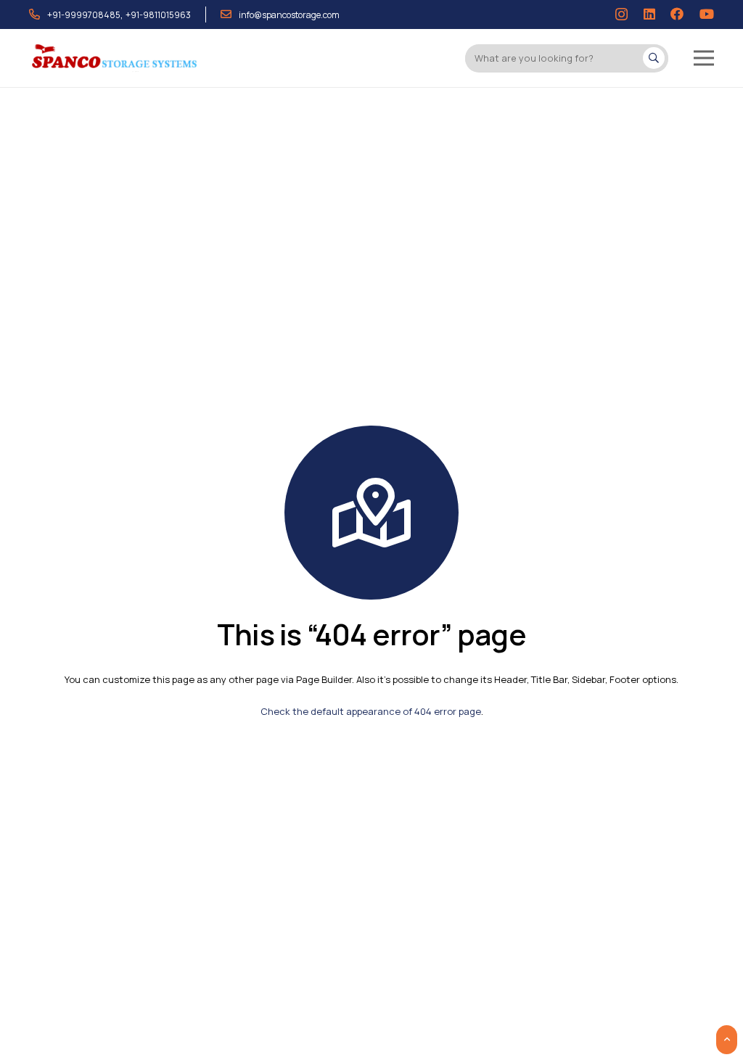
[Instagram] (621, 14)
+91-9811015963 (158, 15)
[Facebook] (677, 13)
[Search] (654, 58)
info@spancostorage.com (289, 15)
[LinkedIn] (649, 13)
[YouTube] (706, 13)
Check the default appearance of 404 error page (370, 711)
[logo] (115, 58)
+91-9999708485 (83, 15)
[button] (703, 58)
